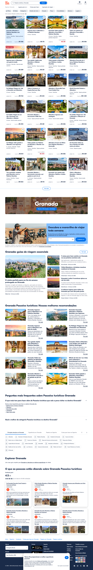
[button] (15, 30)
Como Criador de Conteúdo (79, 549)
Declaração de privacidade (45, 246)
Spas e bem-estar (10, 412)
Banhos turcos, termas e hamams (14, 405)
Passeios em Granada (45, 539)
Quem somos (70, 546)
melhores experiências (39, 462)
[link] (15, 30)
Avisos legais (46, 549)
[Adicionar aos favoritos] (23, 17)
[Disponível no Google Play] (37, 548)
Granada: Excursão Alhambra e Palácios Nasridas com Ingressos (45, 511)
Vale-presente (70, 557)
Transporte (9, 410)
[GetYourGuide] (7, 3)
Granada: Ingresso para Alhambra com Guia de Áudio (74, 484)
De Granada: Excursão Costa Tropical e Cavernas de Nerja (16, 484)
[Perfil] (85, 2)
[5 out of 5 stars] (18, 487)
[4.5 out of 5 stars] (9, 479)
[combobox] (25, 3)
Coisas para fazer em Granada (31, 539)
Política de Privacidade (49, 551)
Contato (45, 546)
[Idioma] (79, 2)
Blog (68, 553)
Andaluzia (18, 539)
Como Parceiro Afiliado (80, 553)
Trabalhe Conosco (69, 549)
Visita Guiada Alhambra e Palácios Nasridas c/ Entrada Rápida (46, 484)
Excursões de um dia (11, 409)
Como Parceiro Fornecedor (81, 546)
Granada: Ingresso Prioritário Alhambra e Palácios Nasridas (17, 511)
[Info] (25, 14)
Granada (23, 462)
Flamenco (8, 407)
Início (6, 539)
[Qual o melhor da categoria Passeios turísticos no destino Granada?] (86, 419)
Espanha (12, 539)
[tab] (15, 432)
